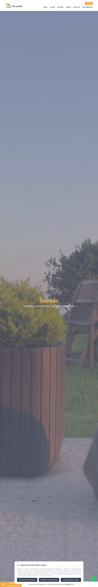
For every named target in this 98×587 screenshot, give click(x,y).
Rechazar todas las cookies (27, 580)
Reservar (89, 3)
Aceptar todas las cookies (70, 580)
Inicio (45, 7)
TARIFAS (68, 7)
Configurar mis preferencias (49, 580)
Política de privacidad (45, 575)
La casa (52, 7)
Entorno (60, 7)
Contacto (76, 7)
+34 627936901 (52, 584)
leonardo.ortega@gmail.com (66, 584)
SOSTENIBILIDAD (87, 7)
